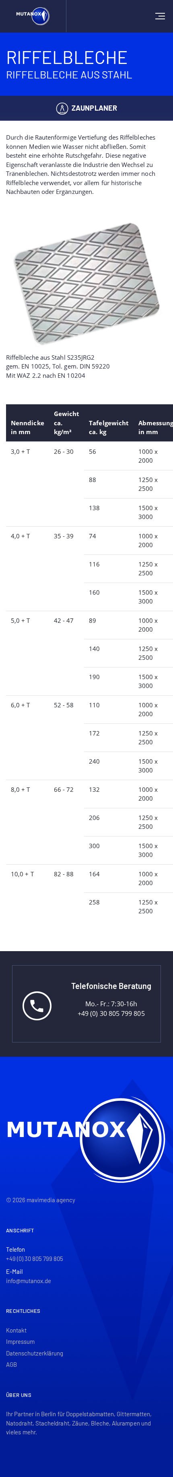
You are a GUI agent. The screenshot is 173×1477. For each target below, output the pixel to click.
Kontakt (16, 1330)
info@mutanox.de (28, 1280)
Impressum (20, 1341)
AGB (11, 1364)
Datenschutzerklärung (34, 1353)
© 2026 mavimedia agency (40, 1199)
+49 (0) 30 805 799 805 (34, 1258)
